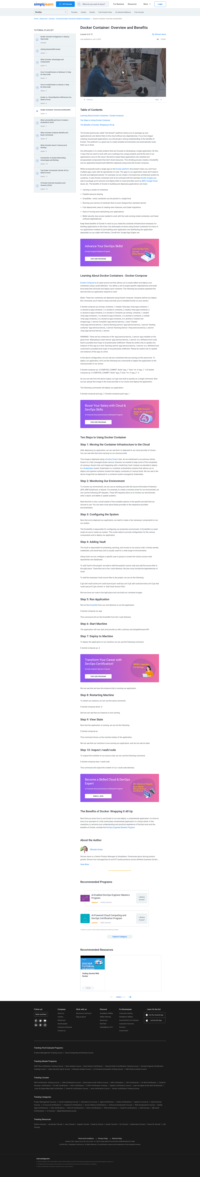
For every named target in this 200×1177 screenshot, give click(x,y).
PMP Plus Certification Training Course (48, 1066)
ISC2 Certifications (58, 1108)
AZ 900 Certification (148, 1082)
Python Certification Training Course (125, 1088)
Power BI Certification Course (77, 1088)
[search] (79, 4)
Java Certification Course (99, 1088)
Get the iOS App (156, 1020)
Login (160, 4)
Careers (60, 1017)
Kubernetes (88, 468)
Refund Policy (117, 1138)
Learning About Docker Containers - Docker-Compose (101, 116)
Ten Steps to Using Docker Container (95, 120)
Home (36, 19)
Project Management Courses (45, 1102)
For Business (118, 4)
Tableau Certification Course (120, 1085)
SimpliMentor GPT (106, 1027)
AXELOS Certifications (75, 1108)
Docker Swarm (112, 459)
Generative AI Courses (89, 1102)
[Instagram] (45, 1025)
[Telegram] (40, 1025)
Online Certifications (124, 1102)
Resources (132, 4)
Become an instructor (84, 1013)
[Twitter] (40, 1021)
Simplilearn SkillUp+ (126, 1017)
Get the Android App (156, 1015)
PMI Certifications (110, 1108)
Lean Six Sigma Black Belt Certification (48, 1088)
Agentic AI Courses (141, 1102)
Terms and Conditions (86, 1138)
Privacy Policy (103, 1138)
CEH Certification (132, 1082)
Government (123, 1031)
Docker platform (122, 169)
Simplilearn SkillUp (106, 1013)
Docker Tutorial (111, 1124)
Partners (122, 1027)
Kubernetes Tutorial (137, 1124)
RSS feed (103, 1024)
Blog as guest (81, 1017)
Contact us (62, 1031)
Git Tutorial (123, 1124)
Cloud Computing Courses (68, 1102)
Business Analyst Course (81, 1069)
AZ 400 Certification (60, 1085)
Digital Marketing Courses (67, 1111)
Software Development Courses (120, 1105)
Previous (90, 100)
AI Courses (51, 1111)
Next (157, 100)
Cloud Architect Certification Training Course (122, 1066)
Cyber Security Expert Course (59, 1069)
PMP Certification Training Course (46, 1082)
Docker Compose (87, 283)
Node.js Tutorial (97, 1124)
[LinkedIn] (36, 1025)
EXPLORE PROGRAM (98, 422)
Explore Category (120, 937)
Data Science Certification (93, 1066)
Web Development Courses (145, 1105)
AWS (144, 181)
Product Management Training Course (48, 1053)
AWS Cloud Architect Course (136, 1069)
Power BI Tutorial (153, 1124)
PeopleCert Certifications (73, 1105)
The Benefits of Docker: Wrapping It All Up (97, 125)
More (146, 4)
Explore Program (98, 259)
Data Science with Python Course (95, 1082)
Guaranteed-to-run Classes (129, 1020)
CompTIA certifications (128, 1108)
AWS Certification (116, 1082)
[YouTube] (45, 1021)
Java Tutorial (70, 1124)
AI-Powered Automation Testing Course (108, 1069)
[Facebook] (36, 1021)
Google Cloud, (152, 181)
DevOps (52, 19)
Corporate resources (126, 1024)
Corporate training (125, 1013)
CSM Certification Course (71, 1082)
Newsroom (62, 1020)
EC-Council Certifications (52, 1105)
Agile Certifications (107, 1102)
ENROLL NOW (98, 796)
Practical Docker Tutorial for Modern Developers (73, 19)
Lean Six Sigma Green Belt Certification (147, 1085)
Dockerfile (93, 605)
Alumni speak (62, 1024)
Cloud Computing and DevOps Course (79, 1053)
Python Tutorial (40, 1124)
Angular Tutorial (83, 1124)
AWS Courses (144, 1108)
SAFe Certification (77, 1085)
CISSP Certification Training (96, 1085)
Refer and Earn (41, 1014)
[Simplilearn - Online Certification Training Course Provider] (43, 4)
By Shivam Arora (159, 34)
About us (61, 1013)
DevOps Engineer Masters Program (120, 827)
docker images (147, 178)
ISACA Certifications (93, 1108)
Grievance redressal (65, 1027)
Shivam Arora (96, 849)
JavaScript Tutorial (55, 1124)
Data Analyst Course (73, 1066)
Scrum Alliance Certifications (95, 1105)
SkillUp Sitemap (105, 1017)
